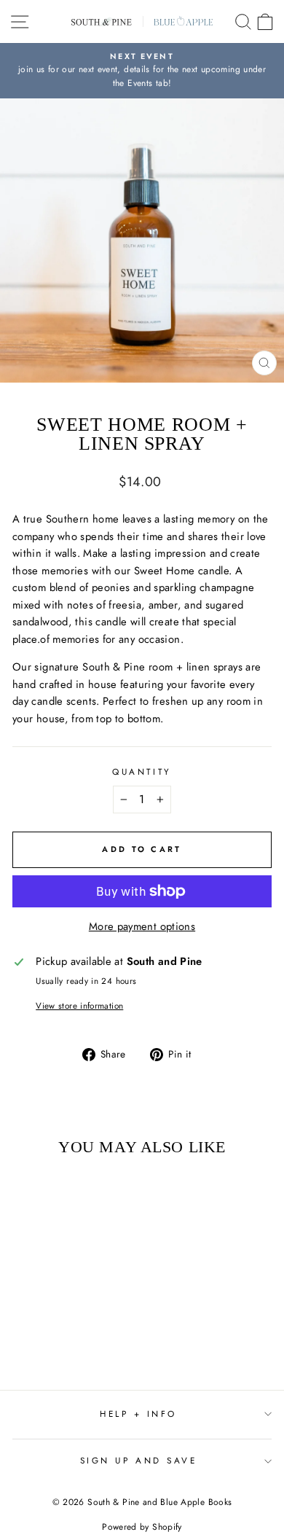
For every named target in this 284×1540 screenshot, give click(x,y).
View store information (79, 1005)
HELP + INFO (138, 1413)
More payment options (142, 926)
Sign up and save (138, 1460)
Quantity (141, 771)
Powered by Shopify (142, 1526)
